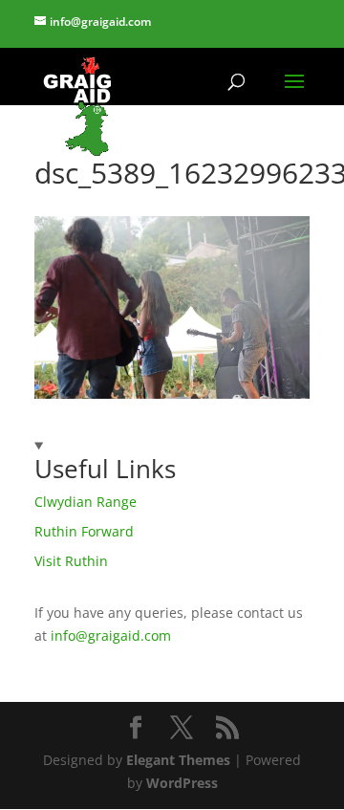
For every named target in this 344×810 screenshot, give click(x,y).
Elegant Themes (178, 760)
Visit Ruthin (71, 561)
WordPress (182, 783)
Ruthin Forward (84, 531)
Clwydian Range (85, 502)
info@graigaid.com (111, 635)
